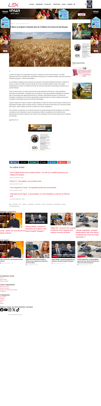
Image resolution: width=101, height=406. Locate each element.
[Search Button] (74, 4)
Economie (11, 23)
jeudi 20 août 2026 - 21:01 (32, 264)
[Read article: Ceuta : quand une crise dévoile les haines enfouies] (12, 249)
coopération (31, 204)
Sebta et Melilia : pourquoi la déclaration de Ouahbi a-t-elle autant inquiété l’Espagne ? (35, 229)
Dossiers (69, 4)
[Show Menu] (85, 4)
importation (49, 204)
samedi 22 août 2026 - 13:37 (7, 263)
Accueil (32, 4)
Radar (64, 4)
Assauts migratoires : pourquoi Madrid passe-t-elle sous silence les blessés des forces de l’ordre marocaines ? (88, 261)
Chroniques (39, 4)
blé (20, 204)
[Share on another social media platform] (69, 162)
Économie (37, 204)
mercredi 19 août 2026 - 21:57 (84, 264)
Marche (64, 204)
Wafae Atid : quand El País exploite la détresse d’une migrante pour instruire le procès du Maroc (63, 230)
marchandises (57, 204)
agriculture (15, 204)
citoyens (24, 204)
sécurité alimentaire (14, 206)
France (43, 204)
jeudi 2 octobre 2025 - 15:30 (22, 23)
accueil (3, 256)
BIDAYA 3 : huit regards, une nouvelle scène (25, 181)
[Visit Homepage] (14, 4)
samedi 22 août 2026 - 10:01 (58, 263)
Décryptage (56, 4)
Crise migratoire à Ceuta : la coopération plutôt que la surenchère (33, 187)
